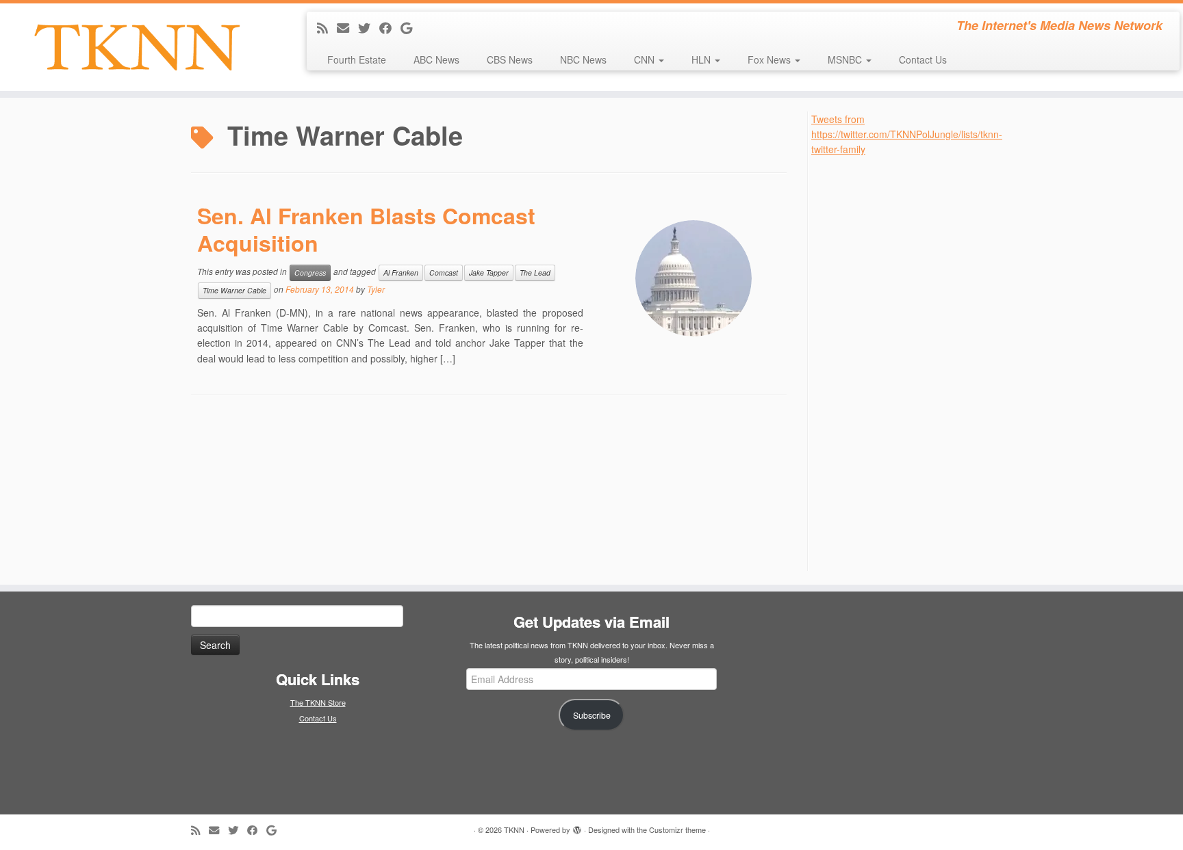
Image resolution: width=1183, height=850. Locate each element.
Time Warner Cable (234, 290)
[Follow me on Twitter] (368, 27)
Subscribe (592, 715)
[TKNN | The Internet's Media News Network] (136, 47)
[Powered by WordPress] (577, 827)
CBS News (510, 59)
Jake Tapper (489, 272)
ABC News (436, 59)
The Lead (535, 272)
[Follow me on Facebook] (389, 27)
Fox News (770, 59)
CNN (645, 59)
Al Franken (400, 272)
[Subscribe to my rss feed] (327, 27)
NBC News (583, 59)
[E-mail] (347, 27)
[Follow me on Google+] (410, 27)
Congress (310, 272)
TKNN (514, 829)
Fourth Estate (356, 59)
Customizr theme (677, 829)
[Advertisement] (914, 362)
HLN (702, 59)
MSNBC (846, 59)
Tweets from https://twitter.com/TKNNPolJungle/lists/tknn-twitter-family (906, 134)
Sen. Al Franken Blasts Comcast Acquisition (366, 229)
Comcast (443, 272)
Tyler (376, 289)
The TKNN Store (318, 702)
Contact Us (923, 59)
